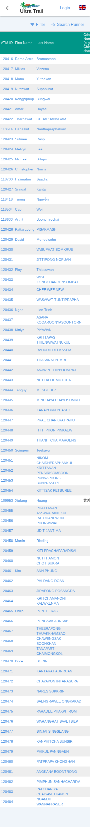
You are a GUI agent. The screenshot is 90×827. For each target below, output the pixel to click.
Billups (41, 159)
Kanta (41, 189)
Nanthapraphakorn (51, 129)
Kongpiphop (24, 99)
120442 (7, 370)
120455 (7, 510)
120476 (7, 721)
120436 (7, 310)
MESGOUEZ (46, 390)
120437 (7, 320)
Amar (19, 109)
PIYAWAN (44, 330)
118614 (7, 129)
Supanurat (44, 89)
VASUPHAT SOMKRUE (54, 249)
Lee (39, 149)
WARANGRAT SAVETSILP (57, 721)
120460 (7, 561)
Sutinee (21, 139)
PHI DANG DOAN (50, 581)
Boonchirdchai (47, 219)
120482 (7, 782)
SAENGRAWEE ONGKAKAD (58, 701)
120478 (7, 741)
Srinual (20, 189)
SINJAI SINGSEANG (52, 731)
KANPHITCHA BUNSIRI (55, 741)
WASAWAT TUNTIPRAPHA (57, 300)
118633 (7, 219)
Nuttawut (22, 89)
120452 (7, 470)
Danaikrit (22, 129)
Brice (19, 661)
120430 (7, 249)
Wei (39, 209)
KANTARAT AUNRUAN (54, 671)
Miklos (20, 69)
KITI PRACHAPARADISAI (56, 551)
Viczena (42, 69)
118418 (7, 199)
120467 (7, 631)
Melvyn (20, 149)
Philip (19, 611)
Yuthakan (43, 79)
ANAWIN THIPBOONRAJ (56, 370)
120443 (7, 380)
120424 (7, 149)
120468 (7, 641)
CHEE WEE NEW (50, 290)
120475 (7, 711)
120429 (7, 239)
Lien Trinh (44, 310)
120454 (7, 490)
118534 (7, 209)
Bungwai (43, 99)
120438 (7, 330)
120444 (7, 390)
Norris (41, 169)
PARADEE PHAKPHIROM (56, 711)
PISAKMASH (46, 229)
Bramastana (46, 59)
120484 (7, 802)
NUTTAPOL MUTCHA (53, 380)
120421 (7, 109)
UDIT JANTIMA (48, 531)
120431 (7, 260)
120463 (7, 591)
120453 (7, 480)
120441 (7, 360)
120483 (7, 792)
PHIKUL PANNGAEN (52, 751)
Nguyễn (42, 199)
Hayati (41, 109)
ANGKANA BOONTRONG (56, 772)
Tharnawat (23, 119)
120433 (7, 280)
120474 (7, 701)
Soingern (22, 450)
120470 (7, 661)
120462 (7, 581)
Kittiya (19, 330)
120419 (7, 89)
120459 (7, 551)
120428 (7, 229)
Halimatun (23, 179)
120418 (7, 79)
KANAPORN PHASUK (53, 410)
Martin (20, 541)
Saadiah (43, 179)
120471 (7, 671)
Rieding (42, 541)
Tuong (20, 199)
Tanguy (20, 390)
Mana (19, 79)
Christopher (24, 169)
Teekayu (43, 450)
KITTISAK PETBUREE (54, 490)
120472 (7, 681)
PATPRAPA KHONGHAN (55, 761)
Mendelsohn (46, 239)
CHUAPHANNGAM (51, 119)
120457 (7, 531)
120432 (7, 270)
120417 (7, 69)
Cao (18, 209)
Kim (18, 571)
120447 (7, 420)
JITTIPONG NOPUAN (53, 260)
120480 (7, 761)
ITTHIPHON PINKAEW (54, 430)
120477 (7, 731)
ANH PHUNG (46, 571)
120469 (7, 651)
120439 (7, 340)
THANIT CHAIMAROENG (56, 440)
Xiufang (21, 500)
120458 (7, 541)
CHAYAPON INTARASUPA (57, 681)
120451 (7, 460)
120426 (7, 169)
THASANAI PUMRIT (52, 360)
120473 (7, 691)
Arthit (19, 219)
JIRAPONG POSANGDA (55, 591)
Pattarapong (24, 229)
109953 (7, 500)
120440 (7, 350)
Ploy (18, 270)
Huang (41, 500)
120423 (7, 139)
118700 (7, 179)
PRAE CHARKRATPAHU (55, 420)
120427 (7, 189)
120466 (7, 621)
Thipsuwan (45, 270)
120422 (7, 119)
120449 (7, 440)
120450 (7, 450)
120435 (7, 300)
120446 (7, 410)
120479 (7, 751)
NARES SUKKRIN (50, 691)
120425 (7, 159)
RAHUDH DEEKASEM (53, 350)
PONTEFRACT (48, 611)
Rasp (40, 139)
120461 (7, 571)
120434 (7, 290)
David (19, 239)
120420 (7, 99)
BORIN (42, 661)
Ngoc (19, 310)
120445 (7, 400)
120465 (7, 611)
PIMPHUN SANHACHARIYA (58, 782)
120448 (7, 430)
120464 (7, 601)
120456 (7, 521)
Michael (21, 159)
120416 (7, 59)
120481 (7, 772)
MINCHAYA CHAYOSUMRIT (58, 400)
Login (65, 8)
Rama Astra (24, 59)
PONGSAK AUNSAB (52, 621)
